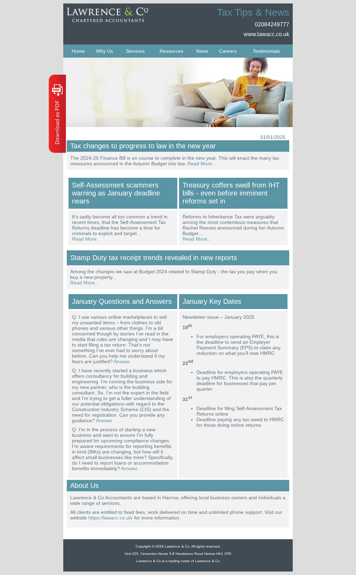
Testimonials (266, 51)
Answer (122, 361)
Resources (171, 51)
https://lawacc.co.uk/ (110, 517)
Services (135, 51)
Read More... (201, 163)
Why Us (104, 51)
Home (78, 51)
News (202, 51)
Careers (228, 51)
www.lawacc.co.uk (266, 34)
